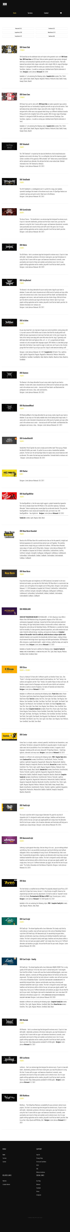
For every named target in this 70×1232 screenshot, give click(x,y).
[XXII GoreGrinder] (9, 209)
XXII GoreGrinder (25, 209)
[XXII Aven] (9, 880)
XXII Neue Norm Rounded (28, 531)
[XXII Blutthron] (9, 1095)
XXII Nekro (23, 245)
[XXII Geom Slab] (9, 47)
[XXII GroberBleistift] (9, 438)
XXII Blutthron (24, 1095)
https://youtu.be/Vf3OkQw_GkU (34, 1120)
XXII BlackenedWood (27, 405)
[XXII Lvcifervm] (9, 1057)
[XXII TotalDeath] (9, 179)
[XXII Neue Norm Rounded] (9, 530)
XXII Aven (23, 880)
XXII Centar (23, 734)
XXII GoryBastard (25, 280)
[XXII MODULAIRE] (9, 609)
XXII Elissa (23, 667)
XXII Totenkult (24, 144)
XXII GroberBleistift (26, 438)
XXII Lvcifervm (24, 1057)
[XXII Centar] (9, 734)
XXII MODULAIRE (25, 609)
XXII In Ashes (24, 320)
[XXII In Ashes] (9, 320)
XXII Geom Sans (25, 94)
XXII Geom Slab (25, 47)
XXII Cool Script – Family (28, 959)
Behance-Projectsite (47, 865)
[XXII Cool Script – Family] (9, 959)
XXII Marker (24, 471)
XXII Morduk (24, 1020)
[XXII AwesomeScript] (9, 838)
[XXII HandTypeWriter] (9, 493)
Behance (52, 194)
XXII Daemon (24, 372)
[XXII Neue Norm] (9, 571)
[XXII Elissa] (9, 667)
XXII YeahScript (25, 805)
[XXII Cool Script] (9, 918)
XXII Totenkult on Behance (36, 164)
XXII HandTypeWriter (26, 493)
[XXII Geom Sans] (9, 94)
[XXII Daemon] (9, 372)
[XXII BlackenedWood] (9, 405)
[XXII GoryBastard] (9, 280)
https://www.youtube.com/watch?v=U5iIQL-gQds (42, 1042)
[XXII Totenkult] (9, 144)
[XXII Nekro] (9, 244)
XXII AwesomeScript (26, 838)
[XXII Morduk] (9, 1019)
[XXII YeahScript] (9, 805)
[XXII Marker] (9, 471)
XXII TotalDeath (25, 179)
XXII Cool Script (25, 919)
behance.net (37, 305)
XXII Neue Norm (31, 540)
